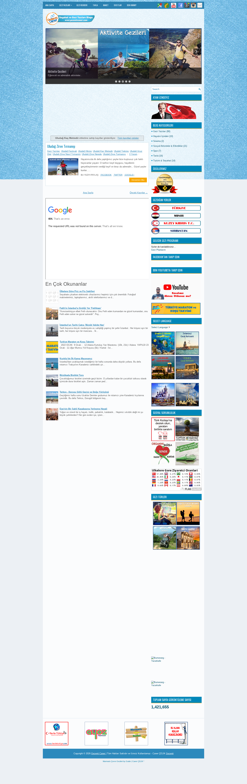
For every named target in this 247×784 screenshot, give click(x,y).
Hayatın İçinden (161, 136)
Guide (128, 761)
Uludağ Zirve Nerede (92, 154)
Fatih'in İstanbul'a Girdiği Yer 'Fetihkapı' (80, 308)
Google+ (129, 175)
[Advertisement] (97, 110)
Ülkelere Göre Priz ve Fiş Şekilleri (77, 291)
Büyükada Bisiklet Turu (72, 375)
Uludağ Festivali (69, 151)
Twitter (117, 175)
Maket (106, 5)
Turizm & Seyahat (162, 160)
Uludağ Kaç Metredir (103, 151)
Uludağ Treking (121, 151)
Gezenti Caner (98, 753)
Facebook (106, 175)
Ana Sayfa (49, 5)
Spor (155, 151)
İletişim (48, 12)
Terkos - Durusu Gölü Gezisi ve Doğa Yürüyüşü (84, 392)
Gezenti (170, 753)
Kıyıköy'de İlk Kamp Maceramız (76, 358)
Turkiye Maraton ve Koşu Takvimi (77, 341)
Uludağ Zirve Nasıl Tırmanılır (66, 154)
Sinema (157, 141)
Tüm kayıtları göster (128, 138)
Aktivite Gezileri (57, 71)
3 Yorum (133, 154)
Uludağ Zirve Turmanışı (114, 154)
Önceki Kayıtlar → (139, 192)
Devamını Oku (138, 180)
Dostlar (118, 5)
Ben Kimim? (131, 5)
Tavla (95, 5)
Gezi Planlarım (158, 250)
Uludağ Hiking (85, 151)
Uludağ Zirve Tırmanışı (61, 146)
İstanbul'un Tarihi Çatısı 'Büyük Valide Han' (82, 325)
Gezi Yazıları (65, 5)
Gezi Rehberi (81, 5)
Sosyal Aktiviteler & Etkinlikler (168, 146)
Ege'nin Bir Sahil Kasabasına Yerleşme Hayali (83, 409)
